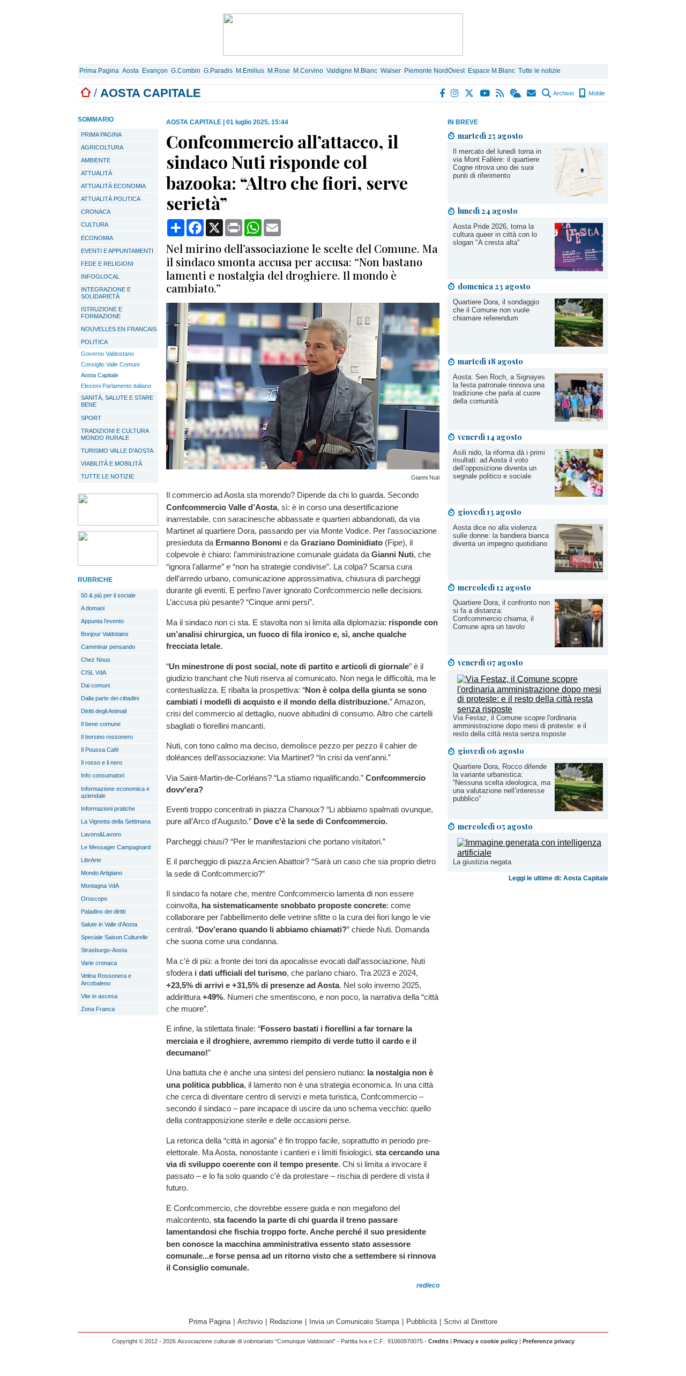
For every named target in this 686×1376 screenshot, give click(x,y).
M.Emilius (250, 70)
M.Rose (278, 70)
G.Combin (185, 70)
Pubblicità (421, 1322)
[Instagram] (455, 93)
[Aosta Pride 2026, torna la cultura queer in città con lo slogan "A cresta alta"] (579, 268)
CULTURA (94, 224)
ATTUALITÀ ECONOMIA (113, 186)
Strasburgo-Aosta (104, 950)
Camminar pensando (108, 647)
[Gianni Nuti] (302, 466)
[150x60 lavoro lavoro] (118, 522)
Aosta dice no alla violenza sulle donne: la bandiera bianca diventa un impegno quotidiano (501, 536)
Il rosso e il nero (101, 762)
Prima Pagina (99, 70)
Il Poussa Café (100, 749)
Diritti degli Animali (103, 711)
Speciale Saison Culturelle (114, 937)
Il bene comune (101, 724)
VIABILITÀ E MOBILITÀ (111, 463)
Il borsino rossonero (107, 737)
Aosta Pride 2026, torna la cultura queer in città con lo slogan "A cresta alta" (495, 234)
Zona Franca (98, 1009)
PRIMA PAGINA (101, 134)
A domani (93, 608)
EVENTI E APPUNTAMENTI (117, 251)
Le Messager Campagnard (116, 847)
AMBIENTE (95, 160)
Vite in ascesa (99, 996)
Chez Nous (95, 659)
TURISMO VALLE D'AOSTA (117, 450)
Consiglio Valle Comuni (110, 364)
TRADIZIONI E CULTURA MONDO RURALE (115, 434)
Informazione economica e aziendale (115, 792)
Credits (438, 1341)
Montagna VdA (100, 886)
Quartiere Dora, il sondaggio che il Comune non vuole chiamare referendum (496, 310)
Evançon (155, 70)
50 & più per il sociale (108, 595)
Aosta (130, 70)
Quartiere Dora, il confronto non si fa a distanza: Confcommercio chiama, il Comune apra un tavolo (501, 615)
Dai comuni (95, 685)
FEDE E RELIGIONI (107, 263)
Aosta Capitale (99, 375)
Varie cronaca (99, 963)
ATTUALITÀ (96, 173)
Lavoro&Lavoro (101, 834)
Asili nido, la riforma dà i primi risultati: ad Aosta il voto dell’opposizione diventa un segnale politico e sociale (499, 464)
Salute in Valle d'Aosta (109, 924)
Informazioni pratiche (108, 808)
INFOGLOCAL (100, 276)
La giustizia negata (482, 862)
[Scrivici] (532, 93)
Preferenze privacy (549, 1341)
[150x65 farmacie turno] (118, 562)
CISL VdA (93, 672)
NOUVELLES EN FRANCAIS (118, 329)
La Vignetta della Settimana (116, 821)
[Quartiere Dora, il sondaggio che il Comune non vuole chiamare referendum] (579, 343)
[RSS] (500, 93)
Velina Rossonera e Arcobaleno (106, 979)
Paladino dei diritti (103, 911)
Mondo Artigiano (101, 873)
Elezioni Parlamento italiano (116, 386)
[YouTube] (485, 93)
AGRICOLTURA (102, 147)
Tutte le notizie (539, 70)
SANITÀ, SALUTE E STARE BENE (117, 401)
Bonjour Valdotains (105, 634)
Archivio (563, 93)
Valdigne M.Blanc (351, 70)
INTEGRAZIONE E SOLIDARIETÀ (106, 293)
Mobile (596, 93)
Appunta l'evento (102, 621)
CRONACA (95, 211)
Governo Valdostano (107, 353)
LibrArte (91, 860)
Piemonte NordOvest (434, 70)
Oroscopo (94, 898)
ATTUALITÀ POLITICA (110, 199)
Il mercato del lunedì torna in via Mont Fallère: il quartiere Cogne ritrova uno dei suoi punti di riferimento (497, 163)
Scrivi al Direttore (470, 1322)
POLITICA (94, 342)
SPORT (91, 418)
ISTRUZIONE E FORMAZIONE (101, 312)
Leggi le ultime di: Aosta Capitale (558, 878)
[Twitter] (470, 93)
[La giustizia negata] (530, 852)
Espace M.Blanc (491, 70)
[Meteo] (516, 93)
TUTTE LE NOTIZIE (107, 476)
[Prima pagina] (86, 93)
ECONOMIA (97, 238)
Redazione (286, 1322)
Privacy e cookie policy (485, 1341)
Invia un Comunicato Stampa (354, 1322)
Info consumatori (102, 775)
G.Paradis (218, 70)
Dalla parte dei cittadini (110, 698)
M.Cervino (308, 70)
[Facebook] (442, 93)
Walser (391, 70)
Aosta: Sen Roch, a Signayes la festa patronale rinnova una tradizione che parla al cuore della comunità (499, 389)
